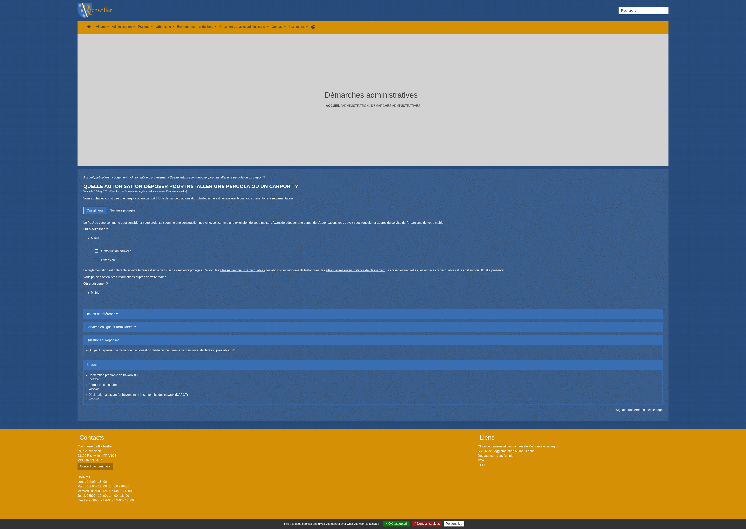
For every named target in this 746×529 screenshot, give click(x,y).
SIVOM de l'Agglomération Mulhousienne (506, 451)
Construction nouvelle (112, 251)
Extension (104, 260)
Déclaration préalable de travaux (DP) (114, 375)
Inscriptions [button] (297, 26)
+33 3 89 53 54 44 (90, 460)
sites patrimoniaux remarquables (242, 270)
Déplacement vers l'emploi (496, 455)
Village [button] (101, 26)
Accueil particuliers (96, 177)
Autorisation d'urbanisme (148, 177)
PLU (91, 222)
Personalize (454, 523)
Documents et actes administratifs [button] (242, 26)
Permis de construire (102, 384)
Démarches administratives (395, 105)
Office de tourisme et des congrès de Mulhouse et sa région (518, 446)
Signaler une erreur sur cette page (639, 410)
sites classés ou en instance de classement (355, 270)
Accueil (333, 105)
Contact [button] (277, 26)
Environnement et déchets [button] (195, 26)
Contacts (91, 437)
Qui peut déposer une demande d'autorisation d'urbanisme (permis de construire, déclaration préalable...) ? (161, 350)
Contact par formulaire (95, 466)
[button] (89, 27)
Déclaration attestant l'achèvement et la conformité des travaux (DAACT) (138, 394)
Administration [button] (122, 26)
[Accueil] (95, 10)
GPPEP (483, 465)
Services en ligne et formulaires (109, 327)
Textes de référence (100, 314)
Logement (121, 177)
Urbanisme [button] (164, 26)
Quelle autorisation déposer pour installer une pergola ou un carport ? (217, 177)
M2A (481, 460)
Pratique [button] (144, 26)
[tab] (95, 210)
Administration (355, 105)
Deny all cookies (428, 523)
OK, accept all (398, 523)
